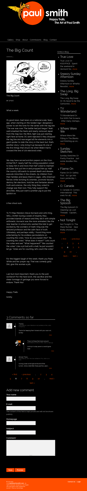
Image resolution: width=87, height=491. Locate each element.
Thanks (21, 324)
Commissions (35, 40)
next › (52, 378)
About (25, 40)
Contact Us (71, 482)
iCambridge (19, 488)
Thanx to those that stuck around (38, 341)
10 (39, 378)
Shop (18, 40)
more (74, 69)
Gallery (10, 40)
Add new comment (12, 308)
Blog (45, 40)
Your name (11, 394)
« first (14, 374)
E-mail (9, 404)
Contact (53, 40)
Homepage (11, 419)
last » (32, 383)
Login (79, 482)
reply (50, 335)
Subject (10, 428)
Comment (11, 438)
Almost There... (24, 357)
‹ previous (26, 374)
